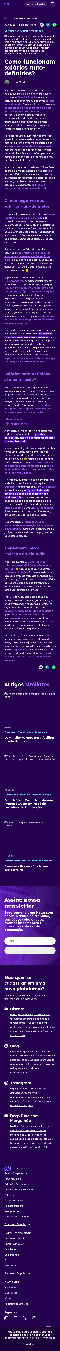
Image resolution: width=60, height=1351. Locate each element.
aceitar (30, 1344)
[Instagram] (15, 1318)
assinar (30, 950)
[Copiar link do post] (42, 25)
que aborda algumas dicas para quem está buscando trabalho (28, 656)
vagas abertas (20, 649)
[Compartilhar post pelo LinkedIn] (48, 25)
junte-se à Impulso (36, 4)
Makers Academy (14, 280)
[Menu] (53, 4)
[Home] (6, 4)
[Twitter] (25, 1318)
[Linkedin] (6, 1318)
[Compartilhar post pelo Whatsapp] (54, 25)
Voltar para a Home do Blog (21, 18)
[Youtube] (34, 1318)
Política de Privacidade (42, 1337)
